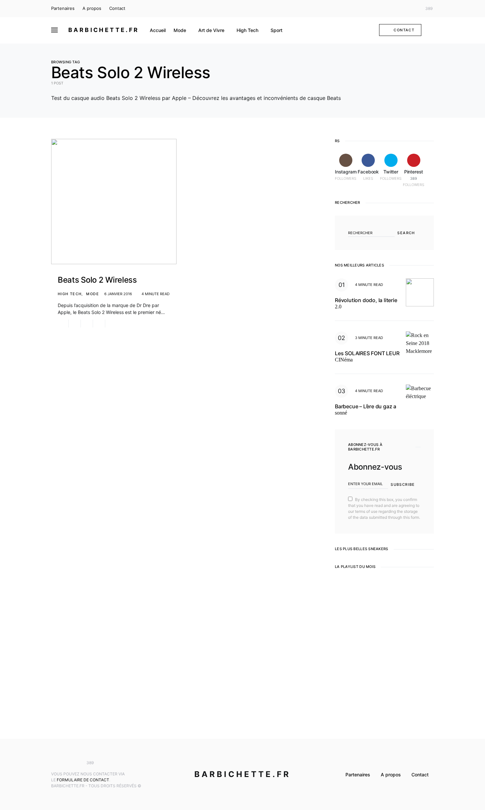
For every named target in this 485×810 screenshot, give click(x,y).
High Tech (69, 294)
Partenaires (63, 8)
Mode (92, 294)
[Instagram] (392, 9)
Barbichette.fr (103, 29)
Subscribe (403, 484)
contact (404, 30)
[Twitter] (412, 9)
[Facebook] (402, 9)
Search (406, 233)
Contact (117, 8)
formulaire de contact (83, 779)
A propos (91, 8)
